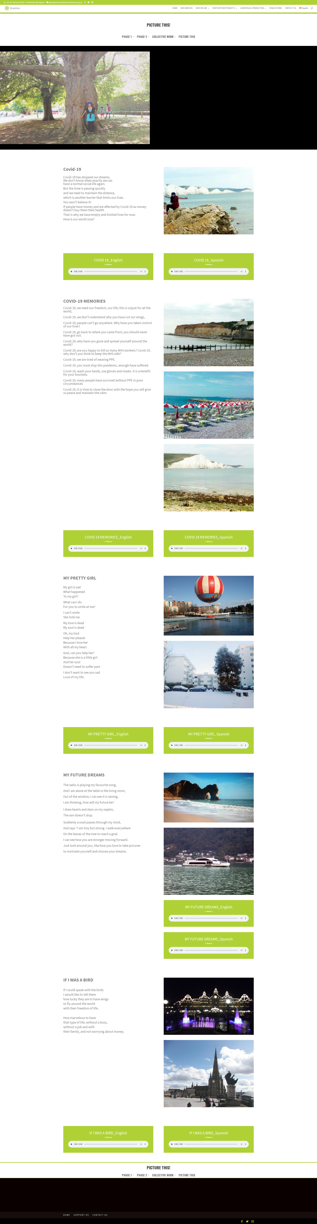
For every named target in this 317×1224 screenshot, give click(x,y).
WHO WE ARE (201, 8)
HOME (174, 8)
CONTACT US (290, 8)
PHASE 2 (142, 37)
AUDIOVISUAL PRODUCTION (252, 8)
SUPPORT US (81, 1215)
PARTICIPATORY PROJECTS (223, 8)
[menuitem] (303, 9)
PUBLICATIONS (275, 8)
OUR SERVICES (186, 8)
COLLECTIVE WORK (162, 37)
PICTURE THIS (187, 37)
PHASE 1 (127, 37)
